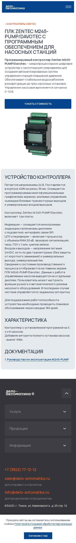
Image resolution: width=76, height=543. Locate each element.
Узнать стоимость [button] (38, 103)
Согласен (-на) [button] (38, 535)
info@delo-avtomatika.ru (27, 492)
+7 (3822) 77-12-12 (20, 469)
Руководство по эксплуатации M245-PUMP (38, 359)
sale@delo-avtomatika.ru (27, 478)
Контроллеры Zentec (20, 24)
